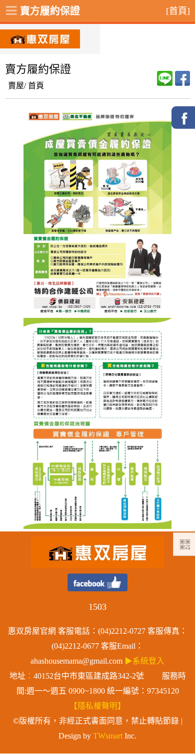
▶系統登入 (144, 661)
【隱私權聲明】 (98, 706)
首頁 (36, 85)
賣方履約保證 (50, 10)
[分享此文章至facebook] (182, 78)
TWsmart (107, 736)
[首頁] (178, 11)
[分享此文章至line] (164, 78)
